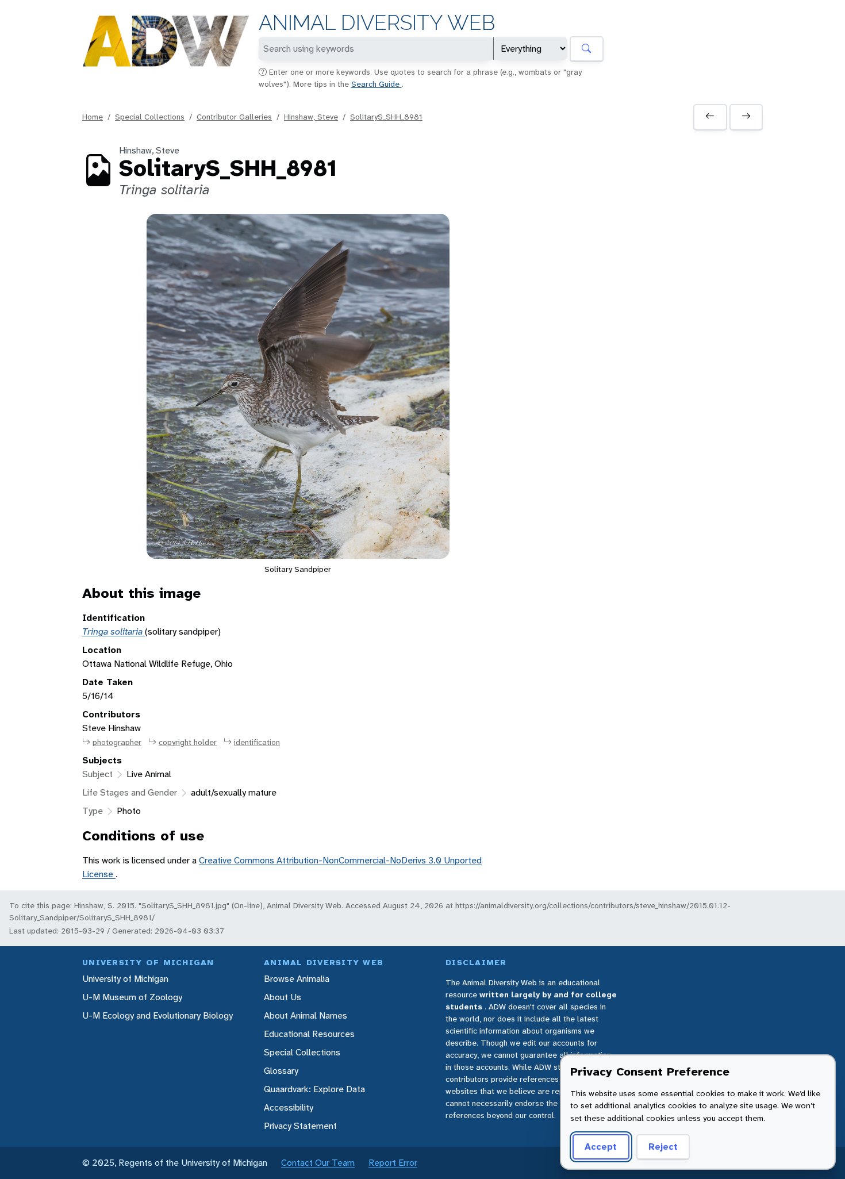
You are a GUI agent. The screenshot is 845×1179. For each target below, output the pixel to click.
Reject (663, 1146)
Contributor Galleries (234, 117)
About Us (282, 997)
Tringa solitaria (113, 631)
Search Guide (376, 84)
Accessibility (288, 1107)
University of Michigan (125, 979)
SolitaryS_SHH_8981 (386, 117)
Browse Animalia (296, 979)
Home (92, 117)
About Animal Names (305, 1015)
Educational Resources (309, 1034)
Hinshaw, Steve (311, 117)
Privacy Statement (300, 1126)
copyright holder (188, 742)
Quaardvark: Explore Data (314, 1089)
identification (257, 742)
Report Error (392, 1163)
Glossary (281, 1071)
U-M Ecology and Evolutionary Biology (157, 1015)
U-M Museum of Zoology (132, 997)
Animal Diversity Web (377, 23)
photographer (117, 742)
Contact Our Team (318, 1163)
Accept (601, 1146)
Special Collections (150, 117)
